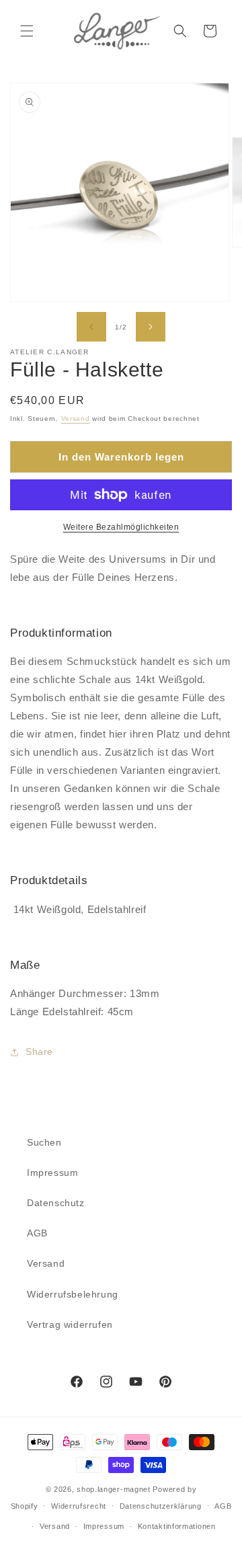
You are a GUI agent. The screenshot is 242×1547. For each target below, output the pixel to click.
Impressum (52, 1172)
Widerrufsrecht (78, 1506)
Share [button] (39, 1051)
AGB (37, 1233)
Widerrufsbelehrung (72, 1294)
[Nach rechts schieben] (150, 327)
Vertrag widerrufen (70, 1324)
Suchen (44, 1142)
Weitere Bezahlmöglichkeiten (121, 527)
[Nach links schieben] (91, 327)
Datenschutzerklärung (161, 1506)
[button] (27, 31)
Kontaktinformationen (177, 1526)
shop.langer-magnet (114, 1489)
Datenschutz (56, 1202)
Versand (75, 418)
